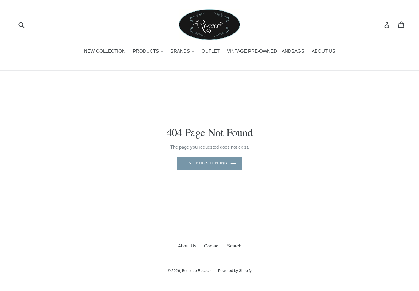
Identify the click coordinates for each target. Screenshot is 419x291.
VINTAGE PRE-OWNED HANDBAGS (265, 51)
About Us (187, 245)
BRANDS (184, 51)
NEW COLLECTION (104, 51)
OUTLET (211, 51)
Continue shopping (205, 163)
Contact (212, 245)
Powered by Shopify (235, 271)
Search (234, 245)
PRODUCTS (149, 51)
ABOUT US (323, 51)
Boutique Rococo (196, 271)
